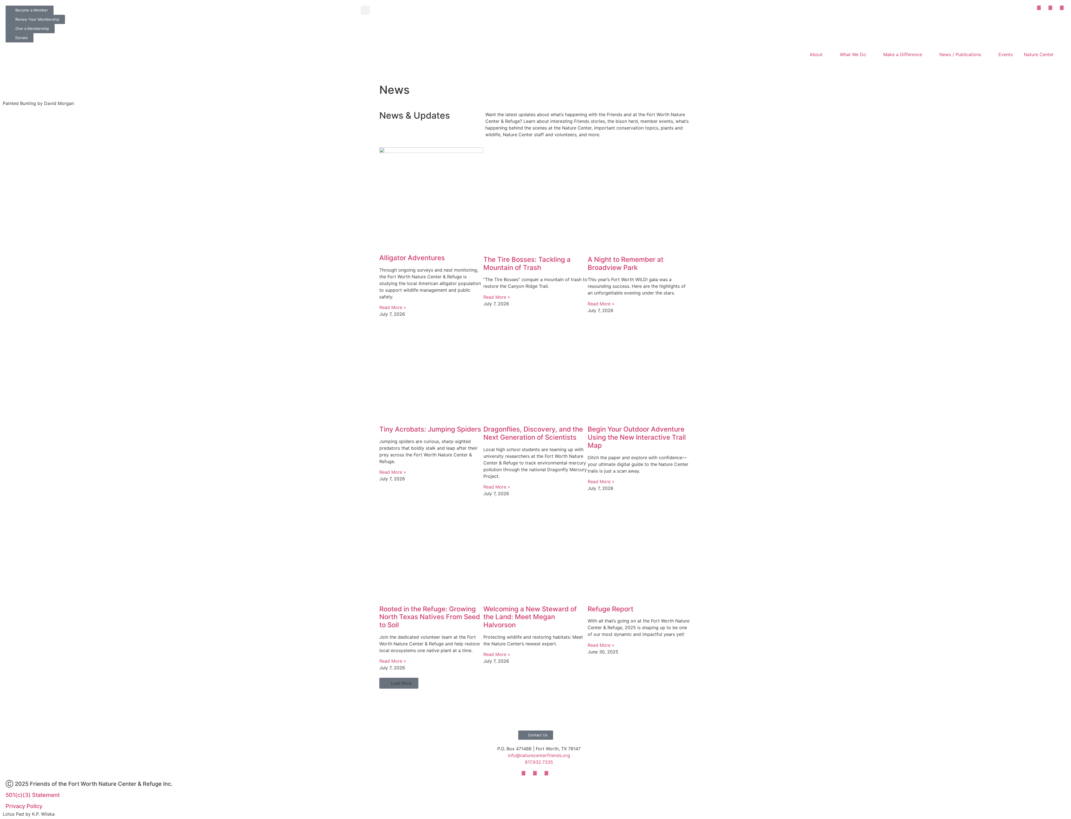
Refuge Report (610, 609)
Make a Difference (902, 54)
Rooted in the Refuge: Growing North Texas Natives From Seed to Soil (429, 617)
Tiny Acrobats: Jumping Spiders (430, 429)
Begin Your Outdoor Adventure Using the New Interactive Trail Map (637, 437)
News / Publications (960, 54)
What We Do (853, 54)
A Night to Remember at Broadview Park (626, 263)
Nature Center (1039, 54)
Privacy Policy (24, 806)
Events (1005, 54)
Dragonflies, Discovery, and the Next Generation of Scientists (533, 433)
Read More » (392, 307)
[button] (365, 10)
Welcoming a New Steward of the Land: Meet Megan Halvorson (530, 617)
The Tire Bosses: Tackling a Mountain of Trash (527, 263)
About (816, 54)
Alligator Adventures (412, 258)
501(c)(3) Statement (33, 795)
